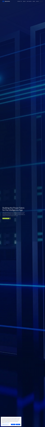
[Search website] (40, 1)
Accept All (18, 424)
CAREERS (34, 1)
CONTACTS (37, 1)
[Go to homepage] (6, 1)
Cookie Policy (7, 422)
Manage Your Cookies (5, 424)
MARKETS (24, 1)
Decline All (13, 424)
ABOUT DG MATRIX (29, 1)
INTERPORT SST (20, 1)
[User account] (42, 1)
